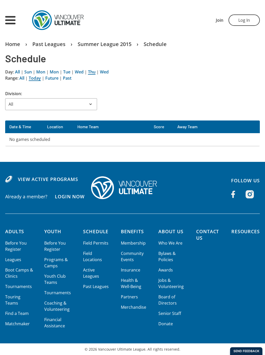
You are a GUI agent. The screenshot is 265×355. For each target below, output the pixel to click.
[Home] (132, 187)
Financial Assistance (54, 323)
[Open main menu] (10, 20)
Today (35, 78)
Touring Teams (12, 300)
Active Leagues (91, 273)
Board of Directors (167, 300)
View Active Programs (48, 179)
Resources (245, 231)
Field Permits (95, 243)
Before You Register (16, 246)
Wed (79, 72)
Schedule (155, 44)
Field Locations (92, 256)
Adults (14, 231)
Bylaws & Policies (167, 256)
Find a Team (17, 313)
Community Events (132, 256)
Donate (165, 324)
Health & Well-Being (131, 283)
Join (219, 20)
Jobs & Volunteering (171, 283)
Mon (40, 72)
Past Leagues (48, 44)
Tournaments (18, 286)
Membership (133, 243)
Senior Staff (169, 313)
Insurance (130, 270)
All (17, 72)
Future (51, 78)
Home (12, 44)
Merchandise (133, 307)
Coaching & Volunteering (57, 306)
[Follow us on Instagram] (250, 194)
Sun (28, 72)
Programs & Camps (56, 263)
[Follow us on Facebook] (233, 194)
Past (67, 78)
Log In (244, 20)
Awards (165, 270)
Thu (91, 72)
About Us (170, 231)
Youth (53, 231)
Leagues (13, 259)
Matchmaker (17, 324)
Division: (13, 94)
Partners (129, 297)
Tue (66, 72)
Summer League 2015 (104, 44)
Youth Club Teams (55, 279)
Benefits (132, 231)
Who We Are (170, 243)
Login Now (70, 196)
